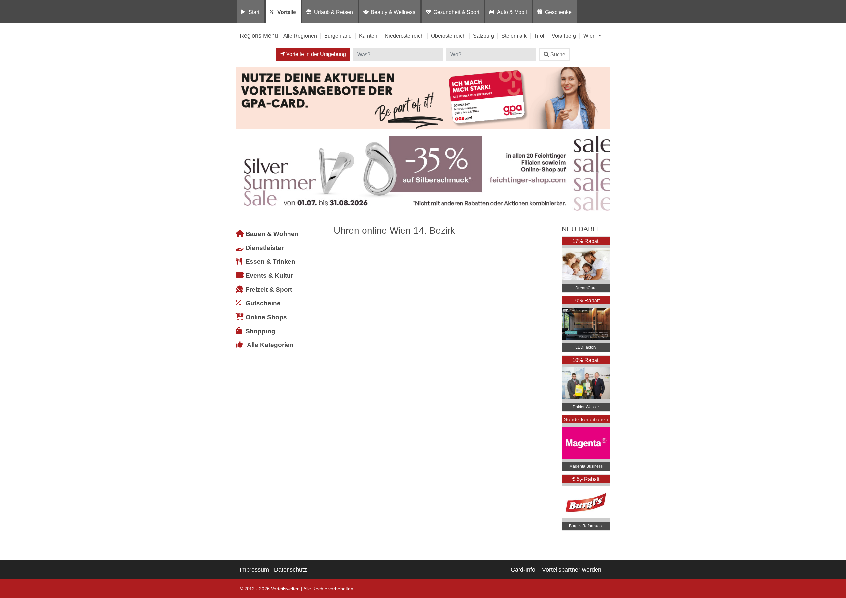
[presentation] (243, 173)
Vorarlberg (564, 36)
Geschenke (558, 12)
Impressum (254, 569)
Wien (590, 36)
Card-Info (523, 569)
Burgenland (338, 36)
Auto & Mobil (512, 12)
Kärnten (368, 36)
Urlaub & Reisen (333, 12)
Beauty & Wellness (393, 12)
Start (254, 12)
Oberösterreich (448, 36)
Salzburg (483, 36)
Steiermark (514, 36)
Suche (557, 54)
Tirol (539, 36)
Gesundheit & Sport (456, 12)
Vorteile (286, 12)
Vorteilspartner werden (571, 569)
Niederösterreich (404, 36)
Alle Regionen (300, 36)
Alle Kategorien (270, 344)
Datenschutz (290, 569)
